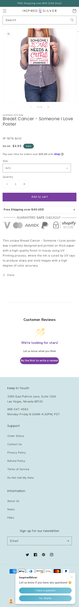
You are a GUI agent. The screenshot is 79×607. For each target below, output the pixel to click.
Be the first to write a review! (39, 360)
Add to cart (39, 196)
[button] (5, 11)
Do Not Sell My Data (20, 477)
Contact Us (14, 444)
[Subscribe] (68, 541)
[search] (39, 20)
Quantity (8, 176)
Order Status (15, 435)
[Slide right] (48, 107)
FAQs (10, 517)
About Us (13, 501)
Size (5, 160)
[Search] (72, 20)
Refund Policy (16, 460)
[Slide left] (31, 107)
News (11, 509)
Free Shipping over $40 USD (24, 209)
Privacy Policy (16, 452)
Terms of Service (18, 469)
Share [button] (11, 274)
